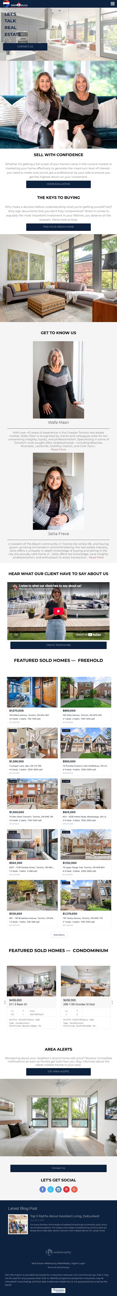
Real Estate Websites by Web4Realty (51, 1263)
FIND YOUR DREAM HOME (58, 226)
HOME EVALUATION (58, 183)
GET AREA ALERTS (58, 1071)
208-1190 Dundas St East (79, 1004)
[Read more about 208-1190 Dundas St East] (85, 997)
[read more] (99, 1230)
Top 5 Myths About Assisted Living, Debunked (64, 1216)
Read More (58, 449)
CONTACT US (25, 46)
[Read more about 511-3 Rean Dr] (31, 997)
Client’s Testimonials (58, 644)
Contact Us (58, 1168)
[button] (4, 1002)
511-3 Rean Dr (18, 1004)
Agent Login (78, 1263)
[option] (31, 997)
